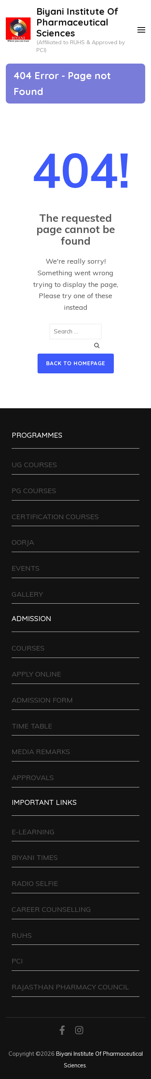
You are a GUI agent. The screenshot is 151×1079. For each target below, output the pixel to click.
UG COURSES (34, 464)
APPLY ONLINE (36, 674)
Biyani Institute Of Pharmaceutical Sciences (77, 22)
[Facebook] (62, 1031)
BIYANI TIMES (35, 857)
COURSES (28, 648)
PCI (17, 960)
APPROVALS (33, 777)
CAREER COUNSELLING (51, 909)
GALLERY (27, 594)
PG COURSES (34, 490)
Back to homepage (75, 363)
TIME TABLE (32, 726)
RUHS (22, 935)
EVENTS (25, 568)
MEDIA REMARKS (41, 751)
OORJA (23, 542)
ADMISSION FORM (42, 700)
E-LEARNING (33, 831)
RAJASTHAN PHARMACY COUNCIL (70, 986)
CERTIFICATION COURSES (55, 516)
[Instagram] (79, 1031)
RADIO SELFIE (35, 883)
